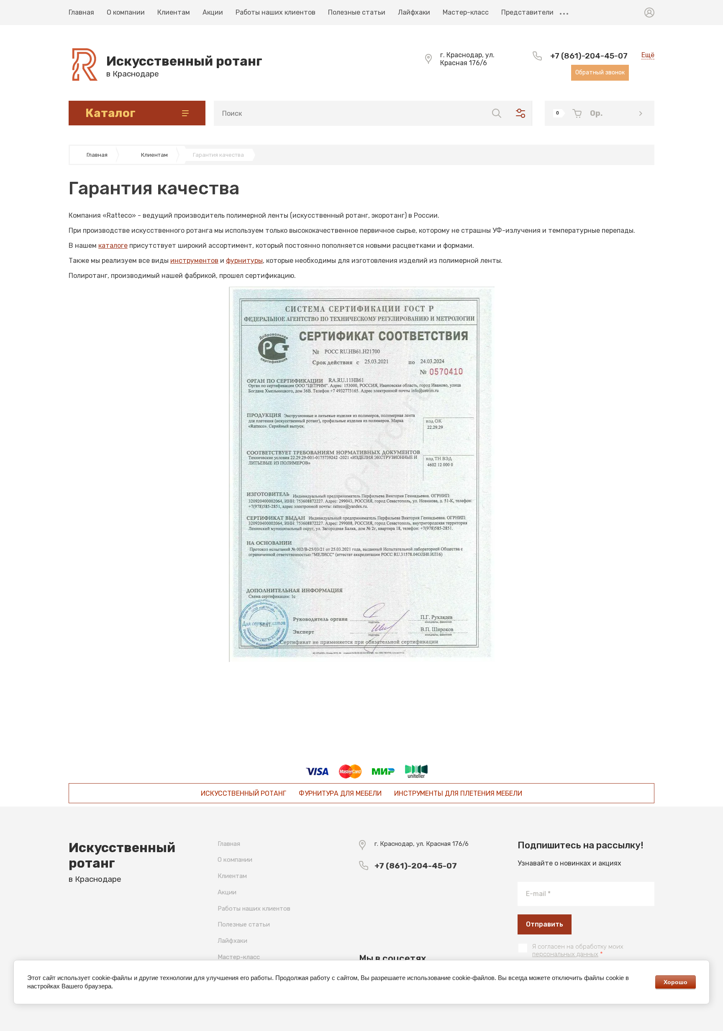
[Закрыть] (435, 9)
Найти (496, 113)
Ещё (564, 13)
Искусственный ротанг (184, 61)
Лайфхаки (414, 12)
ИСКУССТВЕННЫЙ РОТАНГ (243, 793)
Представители (527, 12)
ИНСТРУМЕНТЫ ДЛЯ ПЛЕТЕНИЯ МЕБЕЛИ (458, 793)
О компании (126, 12)
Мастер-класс (466, 12)
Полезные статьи (356, 12)
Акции (213, 12)
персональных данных (565, 954)
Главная (81, 12)
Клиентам (173, 12)
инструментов (194, 261)
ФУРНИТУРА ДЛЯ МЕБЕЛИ (340, 793)
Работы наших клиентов (275, 12)
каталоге (113, 245)
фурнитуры (244, 261)
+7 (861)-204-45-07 (589, 56)
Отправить (544, 924)
